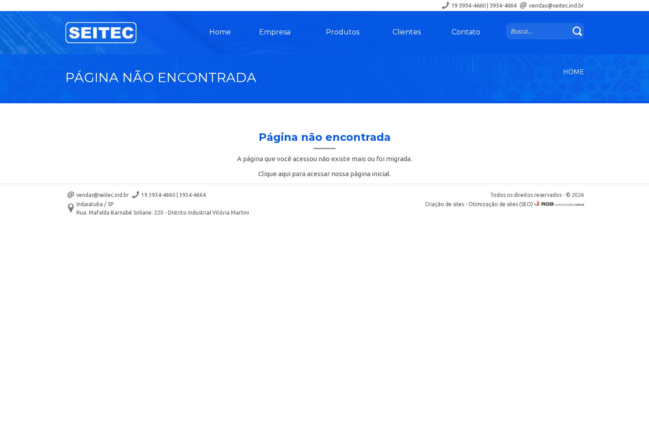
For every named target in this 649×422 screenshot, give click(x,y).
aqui (284, 173)
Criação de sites (444, 204)
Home (220, 32)
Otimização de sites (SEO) (500, 204)
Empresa (275, 32)
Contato (466, 32)
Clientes (406, 32)
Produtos (342, 32)
